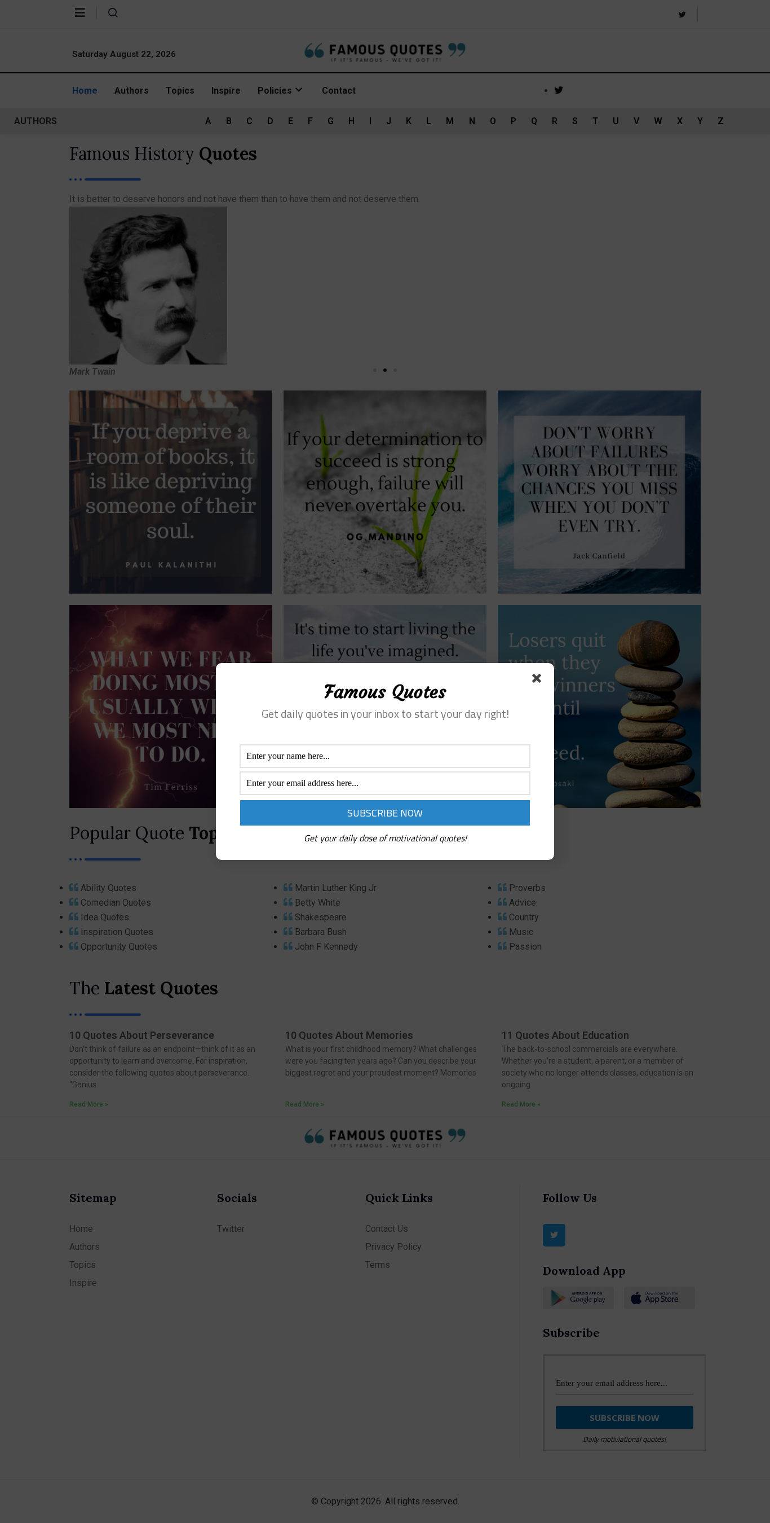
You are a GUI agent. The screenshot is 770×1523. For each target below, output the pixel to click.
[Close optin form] (539, 680)
